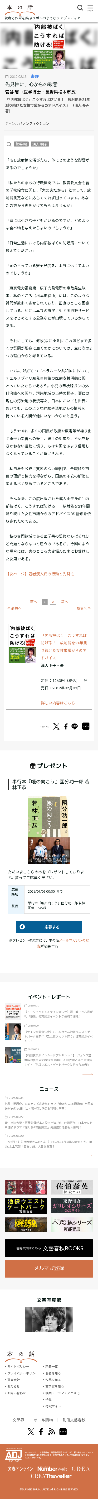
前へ (33, 601)
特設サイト (53, 1406)
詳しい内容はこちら (58, 703)
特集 (48, 1400)
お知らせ (13, 1386)
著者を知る (53, 1373)
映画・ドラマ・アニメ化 (62, 1393)
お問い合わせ (16, 1393)
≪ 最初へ (14, 608)
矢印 (87, 1074)
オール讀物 (43, 1420)
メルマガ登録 (49, 1268)
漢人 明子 (39, 144)
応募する (38, 927)
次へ (64, 601)
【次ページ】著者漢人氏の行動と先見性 (40, 573)
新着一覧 (51, 1366)
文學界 (18, 1420)
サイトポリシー (18, 1366)
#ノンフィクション (35, 123)
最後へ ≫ (84, 608)
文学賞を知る (54, 1386)
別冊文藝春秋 (74, 1420)
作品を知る (53, 1380)
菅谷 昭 (12, 91)
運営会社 (13, 1380)
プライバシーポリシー (22, 1373)
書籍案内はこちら (49, 1248)
